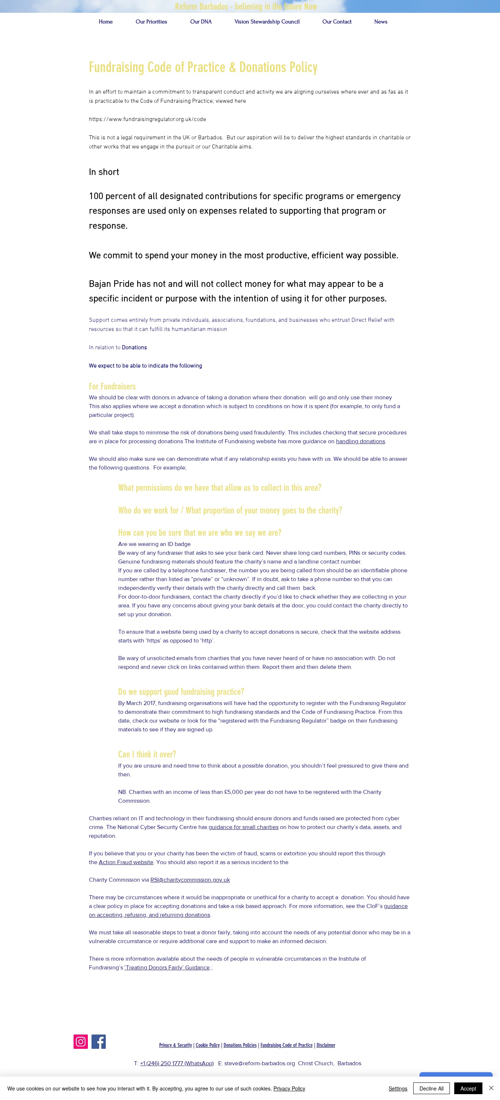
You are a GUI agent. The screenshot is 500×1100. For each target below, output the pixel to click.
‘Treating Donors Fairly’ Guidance (167, 967)
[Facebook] (99, 1042)
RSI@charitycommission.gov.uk (190, 880)
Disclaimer (326, 1045)
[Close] (491, 1088)
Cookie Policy (208, 1045)
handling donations (360, 441)
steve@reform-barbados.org (259, 1063)
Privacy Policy (289, 1088)
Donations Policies (240, 1045)
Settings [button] (398, 1088)
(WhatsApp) (199, 1063)
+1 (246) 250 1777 (161, 1063)
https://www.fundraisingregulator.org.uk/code (147, 119)
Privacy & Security (175, 1045)
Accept (468, 1088)
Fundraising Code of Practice (287, 1045)
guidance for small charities (244, 827)
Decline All (431, 1088)
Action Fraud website (126, 862)
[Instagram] (81, 1042)
